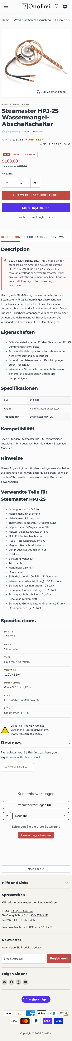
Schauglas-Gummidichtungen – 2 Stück (32, 590)
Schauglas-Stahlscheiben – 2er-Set (30, 594)
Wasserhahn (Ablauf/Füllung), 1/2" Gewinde (35, 581)
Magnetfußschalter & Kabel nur (27, 545)
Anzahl (7, 173)
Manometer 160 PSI (21, 567)
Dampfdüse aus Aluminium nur (27, 550)
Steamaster (19, 104)
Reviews (57, 237)
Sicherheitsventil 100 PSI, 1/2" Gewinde (32, 576)
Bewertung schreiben (36, 835)
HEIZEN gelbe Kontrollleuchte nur (29, 532)
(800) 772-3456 (39, 915)
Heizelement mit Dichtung (24, 514)
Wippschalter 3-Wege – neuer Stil (29, 527)
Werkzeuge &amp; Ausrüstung (32, 20)
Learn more (15, 285)
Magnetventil (16, 572)
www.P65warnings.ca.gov (26, 734)
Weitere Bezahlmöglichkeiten (36, 217)
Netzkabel (15, 554)
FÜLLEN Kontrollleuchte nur (26, 536)
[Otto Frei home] (36, 6)
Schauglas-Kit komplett (23, 599)
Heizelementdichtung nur (24, 518)
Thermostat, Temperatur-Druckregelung (32, 523)
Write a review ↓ (17, 767)
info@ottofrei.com (22, 911)
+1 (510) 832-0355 (23, 920)
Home (5, 20)
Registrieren (59, 958)
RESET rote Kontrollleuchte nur (27, 541)
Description (10, 237)
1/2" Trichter (16, 563)
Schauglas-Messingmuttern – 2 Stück (31, 585)
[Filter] (7, 816)
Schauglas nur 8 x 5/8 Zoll (24, 509)
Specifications (35, 237)
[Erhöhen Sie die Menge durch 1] (35, 183)
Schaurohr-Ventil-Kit (21, 559)
